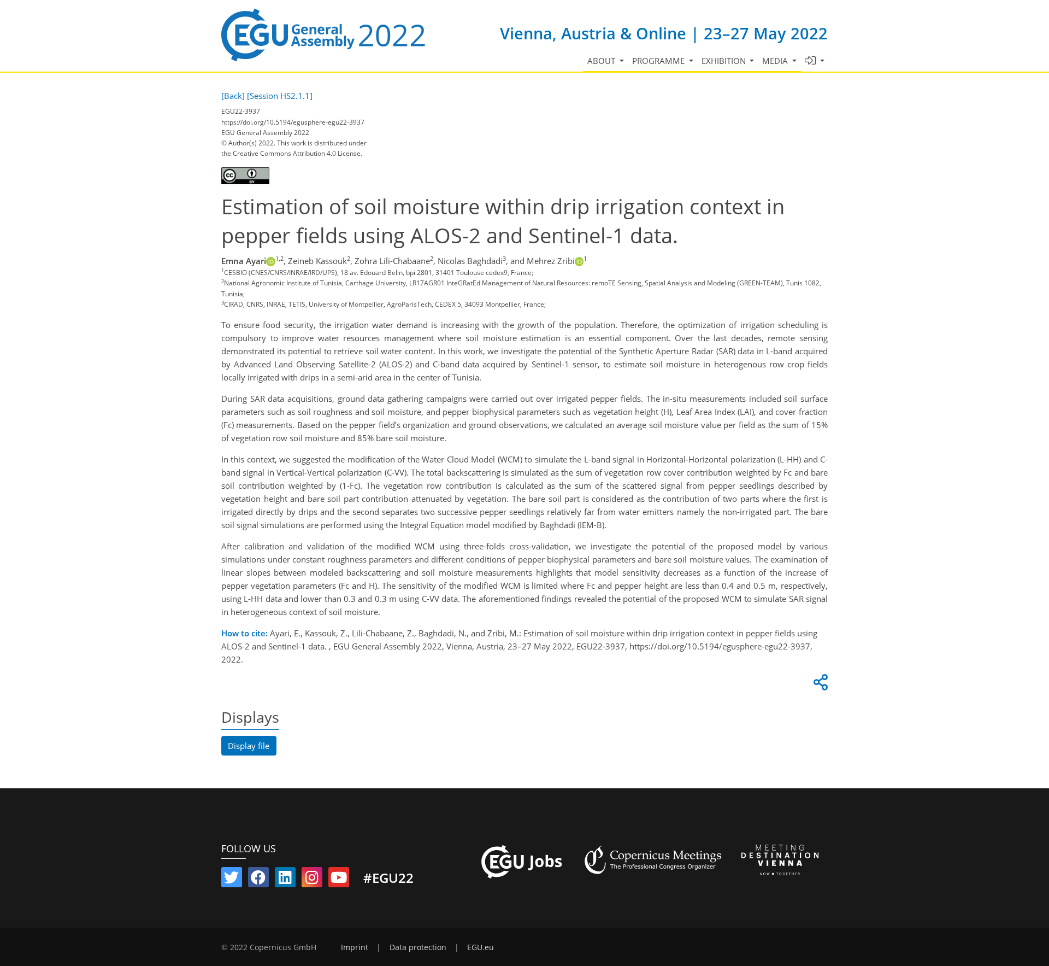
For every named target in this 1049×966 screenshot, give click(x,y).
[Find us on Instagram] (312, 879)
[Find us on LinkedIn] (285, 879)
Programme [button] (659, 60)
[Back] (233, 95)
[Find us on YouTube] (338, 879)
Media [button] (776, 60)
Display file (248, 745)
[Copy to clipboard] (819, 685)
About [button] (602, 60)
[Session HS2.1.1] (280, 95)
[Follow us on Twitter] (231, 879)
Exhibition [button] (725, 60)
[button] (815, 61)
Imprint (354, 947)
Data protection (418, 947)
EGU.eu (480, 947)
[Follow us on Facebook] (258, 879)
